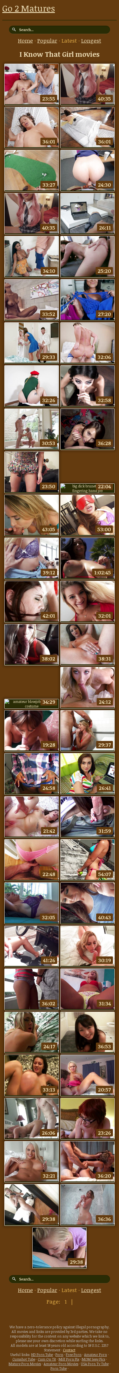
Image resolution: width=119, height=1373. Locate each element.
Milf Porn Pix (69, 1359)
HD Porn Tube (42, 1354)
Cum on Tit (47, 1359)
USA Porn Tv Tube (95, 1363)
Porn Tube (59, 1368)
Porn (59, 1354)
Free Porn (73, 1354)
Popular (47, 40)
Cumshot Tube (23, 1359)
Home (25, 40)
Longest (91, 40)
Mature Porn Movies (25, 1363)
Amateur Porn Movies (61, 1363)
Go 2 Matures (28, 8)
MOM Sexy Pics (93, 1359)
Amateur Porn (95, 1354)
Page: (54, 1301)
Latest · (71, 40)
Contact (69, 1350)
